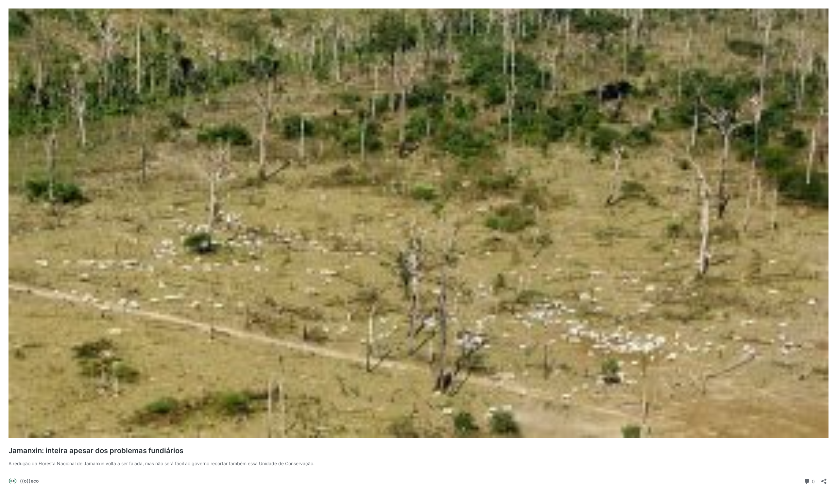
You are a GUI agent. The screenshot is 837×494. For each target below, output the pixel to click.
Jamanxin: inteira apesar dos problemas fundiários (96, 450)
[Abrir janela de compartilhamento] (823, 479)
